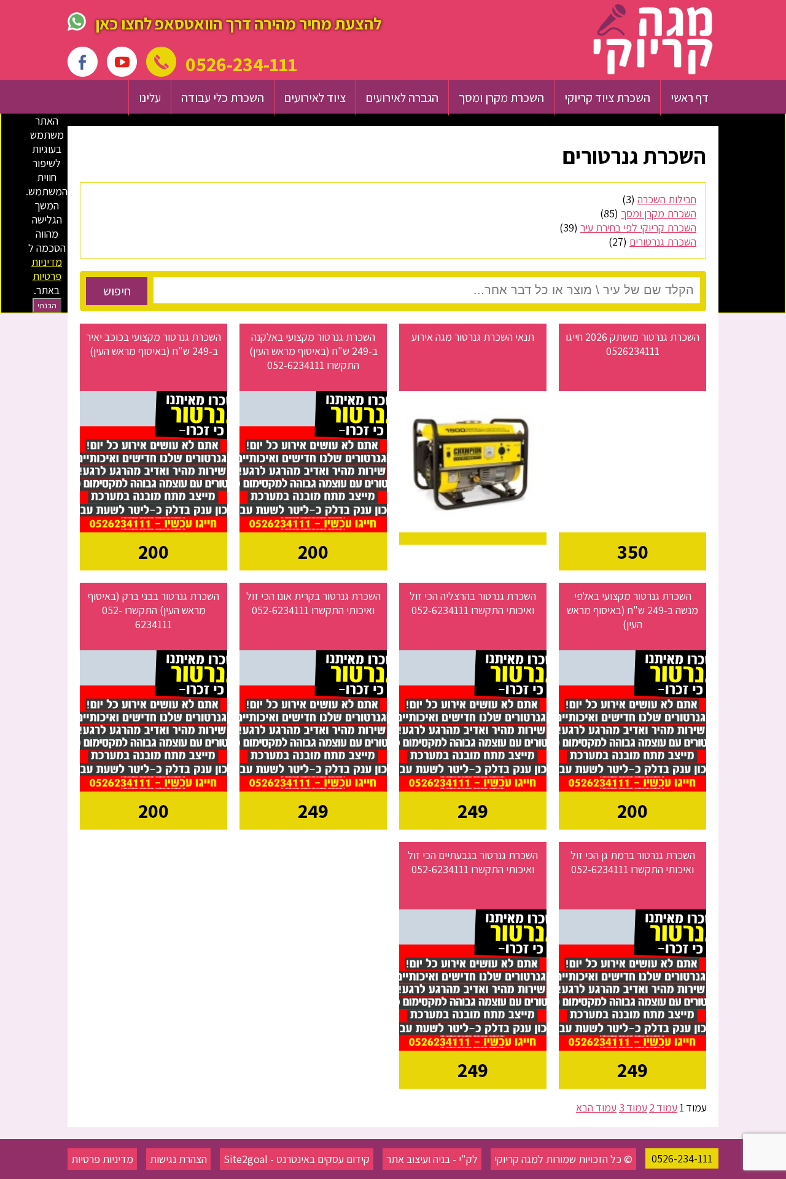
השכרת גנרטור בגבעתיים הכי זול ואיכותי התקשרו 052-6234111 (473, 862)
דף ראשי (690, 98)
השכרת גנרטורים (662, 242)
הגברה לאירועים (402, 98)
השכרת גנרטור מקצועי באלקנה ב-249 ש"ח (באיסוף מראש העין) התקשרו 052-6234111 (313, 351)
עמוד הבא (596, 1107)
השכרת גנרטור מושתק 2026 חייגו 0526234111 (632, 344)
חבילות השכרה (666, 199)
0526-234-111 (682, 1158)
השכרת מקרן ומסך (501, 98)
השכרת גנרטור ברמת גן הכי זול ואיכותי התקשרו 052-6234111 (632, 862)
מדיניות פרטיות (102, 1159)
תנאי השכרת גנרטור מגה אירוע (472, 337)
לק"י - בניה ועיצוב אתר (432, 1159)
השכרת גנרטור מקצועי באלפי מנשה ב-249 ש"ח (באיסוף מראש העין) (632, 610)
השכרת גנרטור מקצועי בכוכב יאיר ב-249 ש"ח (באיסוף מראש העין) (153, 344)
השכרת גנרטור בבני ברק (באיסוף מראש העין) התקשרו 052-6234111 (153, 610)
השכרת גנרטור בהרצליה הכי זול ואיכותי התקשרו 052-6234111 (473, 603)
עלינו (150, 98)
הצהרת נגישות (178, 1159)
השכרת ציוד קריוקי (607, 98)
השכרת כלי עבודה (222, 98)
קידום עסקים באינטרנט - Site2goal (297, 1159)
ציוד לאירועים (315, 98)
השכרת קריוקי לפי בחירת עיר (638, 227)
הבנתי (46, 305)
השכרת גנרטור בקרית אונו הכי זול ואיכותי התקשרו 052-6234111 (313, 603)
